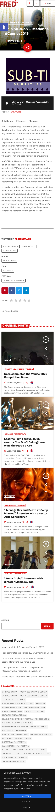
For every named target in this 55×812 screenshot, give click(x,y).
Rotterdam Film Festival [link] (14, 742)
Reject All (27, 807)
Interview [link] (9, 496)
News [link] (7, 360)
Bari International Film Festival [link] (17, 704)
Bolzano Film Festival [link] (34, 707)
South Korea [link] (9, 251)
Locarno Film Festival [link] (15, 434)
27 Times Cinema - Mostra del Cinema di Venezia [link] (24, 692)
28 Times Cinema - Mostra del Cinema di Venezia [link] (24, 696)
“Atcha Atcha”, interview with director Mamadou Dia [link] (23, 580)
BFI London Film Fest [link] (12, 707)
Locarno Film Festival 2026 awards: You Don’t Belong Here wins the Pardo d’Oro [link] (24, 442)
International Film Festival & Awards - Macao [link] (24, 727)
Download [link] (16, 111)
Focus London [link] (42, 719)
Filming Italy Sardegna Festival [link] (17, 719)
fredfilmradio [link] (23, 239)
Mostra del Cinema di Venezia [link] (19, 369)
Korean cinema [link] (10, 246)
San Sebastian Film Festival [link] (15, 746)
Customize (27, 802)
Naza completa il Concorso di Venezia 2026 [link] (22, 647)
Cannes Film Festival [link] (19, 23)
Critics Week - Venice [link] (34, 711)
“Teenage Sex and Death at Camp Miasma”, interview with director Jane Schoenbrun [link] (26, 513)
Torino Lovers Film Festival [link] (37, 754)
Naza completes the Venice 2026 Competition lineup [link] (25, 375)
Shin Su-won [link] (9, 261)
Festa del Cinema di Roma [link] (14, 715)
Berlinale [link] (40, 704)
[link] (4, 27)
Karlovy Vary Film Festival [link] (15, 734)
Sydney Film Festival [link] (36, 750)
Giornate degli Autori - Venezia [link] (17, 723)
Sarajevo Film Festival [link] (13, 750)
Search (5, 620)
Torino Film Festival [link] (12, 754)
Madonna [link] (8, 271)
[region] (27, 790)
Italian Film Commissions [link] (14, 731)
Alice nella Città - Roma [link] (14, 700)
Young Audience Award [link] (13, 761)
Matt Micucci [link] (28, 246)
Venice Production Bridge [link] (14, 758)
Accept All (27, 796)
